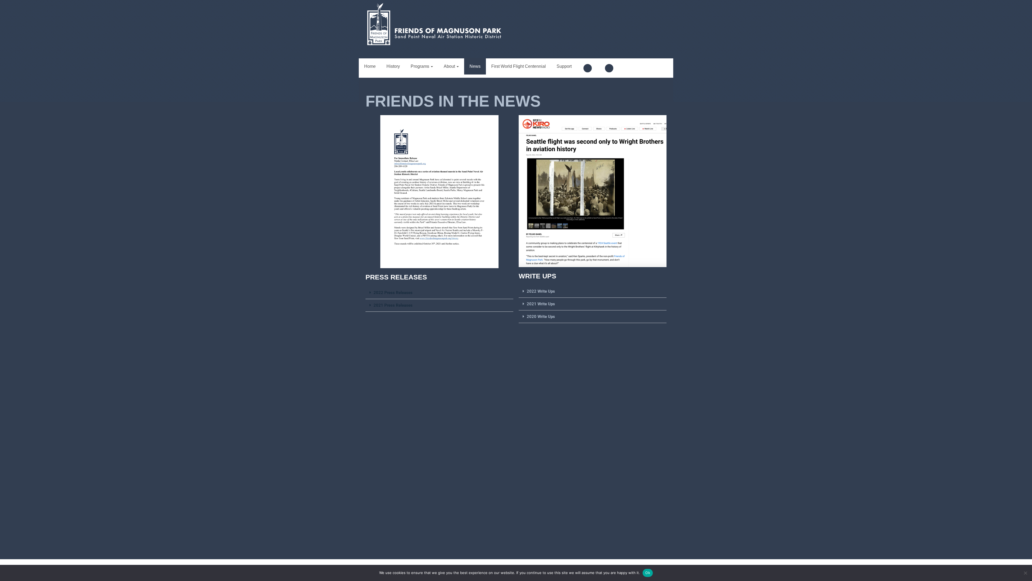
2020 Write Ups (541, 316)
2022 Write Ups (541, 291)
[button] (439, 292)
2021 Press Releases (393, 305)
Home (370, 66)
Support (564, 66)
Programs (420, 66)
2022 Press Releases (393, 292)
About (450, 66)
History (393, 66)
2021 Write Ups (541, 304)
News (475, 66)
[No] (1025, 573)
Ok (647, 573)
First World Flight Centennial (518, 66)
